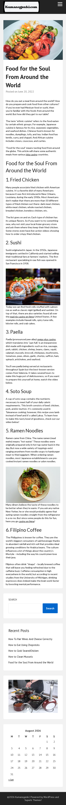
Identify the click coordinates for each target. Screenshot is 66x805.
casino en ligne (26, 521)
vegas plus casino (46, 339)
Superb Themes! (33, 800)
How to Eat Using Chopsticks (24, 645)
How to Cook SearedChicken (23, 650)
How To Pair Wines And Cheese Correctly (30, 639)
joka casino (31, 154)
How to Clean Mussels (20, 656)
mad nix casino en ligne (22, 316)
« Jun (11, 779)
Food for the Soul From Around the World (30, 662)
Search (12, 599)
